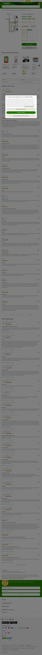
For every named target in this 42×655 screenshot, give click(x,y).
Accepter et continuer (21, 112)
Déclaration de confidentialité (29, 106)
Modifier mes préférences (21, 109)
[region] (21, 106)
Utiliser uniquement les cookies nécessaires (21, 115)
